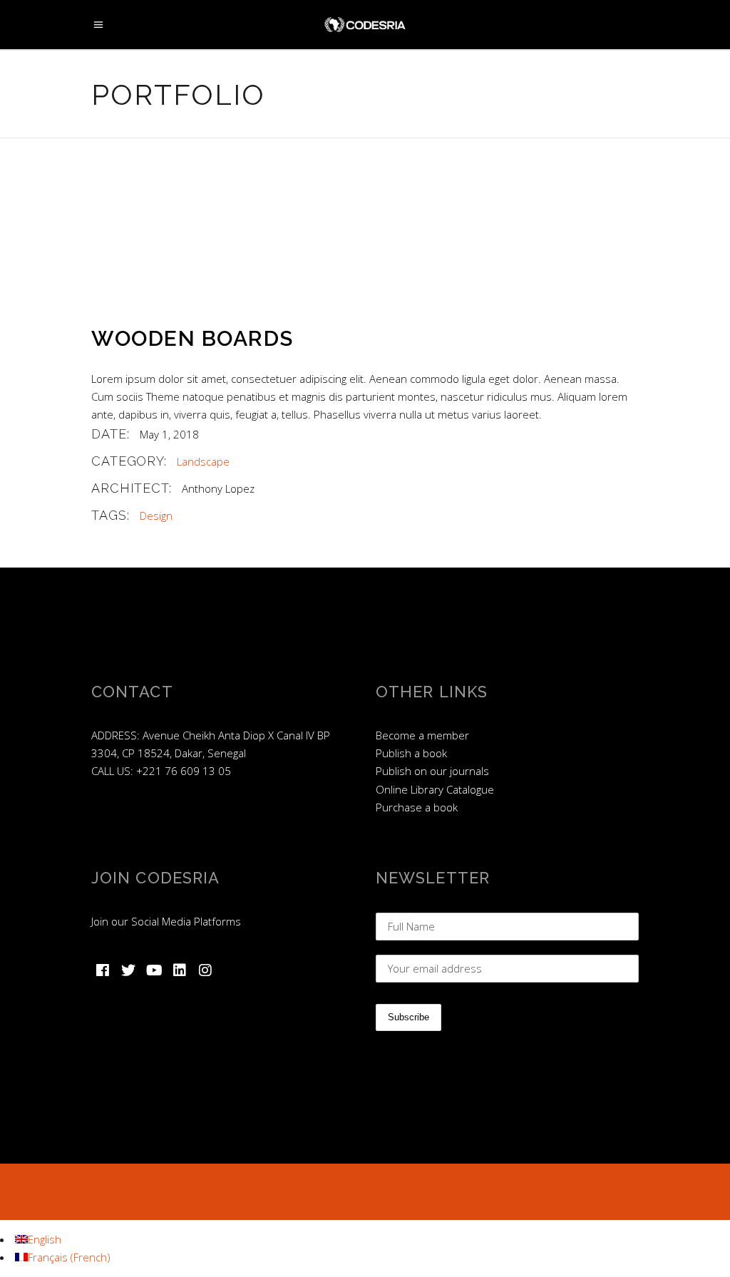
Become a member (422, 735)
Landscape (203, 461)
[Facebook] (102, 970)
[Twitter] (128, 970)
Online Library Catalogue (435, 789)
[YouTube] (154, 970)
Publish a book (411, 753)
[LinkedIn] (179, 970)
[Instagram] (205, 970)
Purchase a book (417, 807)
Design (156, 515)
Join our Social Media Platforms (166, 921)
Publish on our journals (432, 771)
